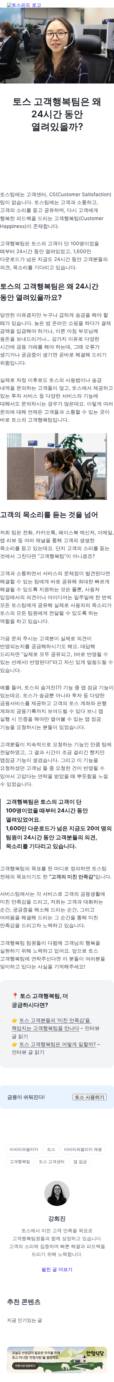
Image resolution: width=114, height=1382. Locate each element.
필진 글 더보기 (57, 1269)
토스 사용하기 (89, 1097)
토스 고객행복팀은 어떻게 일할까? (57, 1044)
